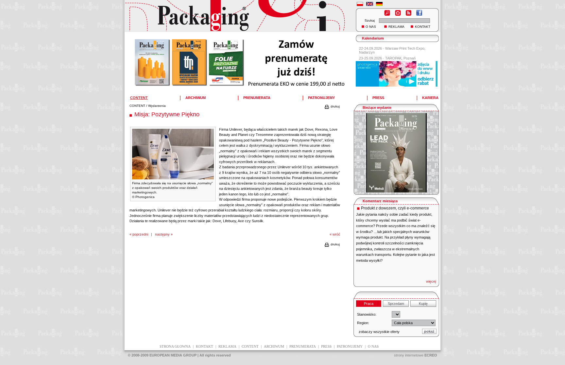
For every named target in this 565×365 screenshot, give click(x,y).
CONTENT (137, 106)
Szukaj (370, 20)
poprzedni (140, 234)
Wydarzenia (157, 106)
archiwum (274, 346)
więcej (431, 281)
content (250, 346)
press (326, 346)
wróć (336, 234)
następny (162, 234)
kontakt (204, 346)
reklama (227, 346)
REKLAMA (396, 26)
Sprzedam (396, 304)
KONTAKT (422, 26)
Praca (368, 304)
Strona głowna (175, 346)
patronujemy (350, 346)
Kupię (423, 304)
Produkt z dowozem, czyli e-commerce (395, 208)
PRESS (378, 98)
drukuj (335, 106)
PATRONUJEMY (321, 98)
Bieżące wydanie (377, 107)
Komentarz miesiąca (380, 201)
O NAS (371, 26)
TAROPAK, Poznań (400, 58)
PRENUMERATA (256, 98)
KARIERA (430, 98)
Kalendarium (373, 38)
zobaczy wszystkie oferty (379, 332)
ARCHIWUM (195, 98)
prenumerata (302, 346)
